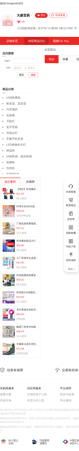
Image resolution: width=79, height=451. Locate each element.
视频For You (61, 41)
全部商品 (50, 49)
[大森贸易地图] (75, 28)
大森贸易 (23, 15)
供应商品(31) (36, 41)
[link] (50, 49)
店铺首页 (12, 41)
